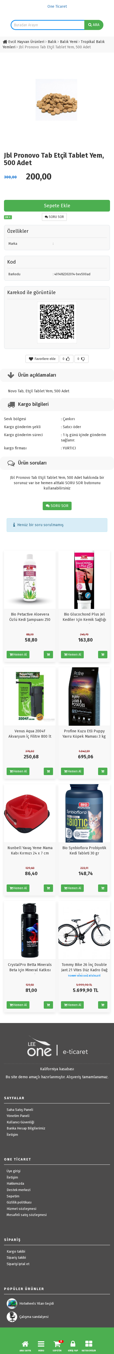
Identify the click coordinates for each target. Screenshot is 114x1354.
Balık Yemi (68, 42)
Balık (52, 42)
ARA (95, 25)
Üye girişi (13, 1171)
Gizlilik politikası (19, 1202)
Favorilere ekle (45, 359)
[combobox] (48, 25)
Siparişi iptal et (18, 1264)
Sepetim (13, 1196)
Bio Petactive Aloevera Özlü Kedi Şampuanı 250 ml (29, 619)
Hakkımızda (15, 1183)
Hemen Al (20, 654)
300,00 (10, 177)
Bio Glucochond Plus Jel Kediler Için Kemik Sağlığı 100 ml (84, 619)
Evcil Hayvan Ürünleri (26, 42)
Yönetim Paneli (18, 1116)
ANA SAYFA (25, 1350)
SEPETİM (57, 1350)
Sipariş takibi (16, 1258)
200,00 (38, 176)
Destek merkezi (18, 1190)
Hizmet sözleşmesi (21, 1209)
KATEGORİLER (89, 1350)
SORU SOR (56, 217)
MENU (41, 1350)
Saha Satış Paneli (20, 1110)
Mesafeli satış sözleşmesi (27, 1215)
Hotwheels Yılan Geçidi (36, 1303)
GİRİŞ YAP (73, 1350)
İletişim (12, 1135)
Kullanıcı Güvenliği (20, 1122)
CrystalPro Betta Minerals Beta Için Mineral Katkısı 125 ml (30, 970)
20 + (7, 217)
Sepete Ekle (57, 206)
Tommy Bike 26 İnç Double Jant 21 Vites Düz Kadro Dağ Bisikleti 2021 (84, 970)
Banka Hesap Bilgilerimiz (26, 1128)
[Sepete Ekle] (48, 654)
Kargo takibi (16, 1251)
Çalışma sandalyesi (34, 1317)
